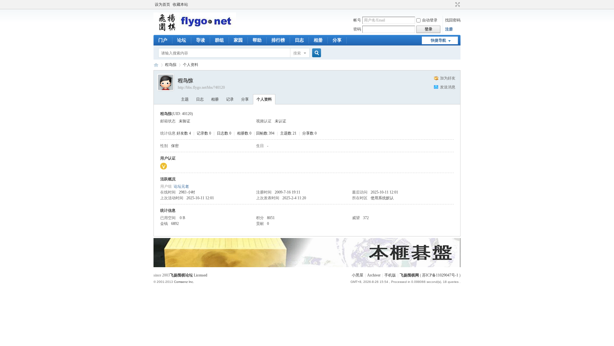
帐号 (357, 20)
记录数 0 (204, 133)
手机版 (390, 275)
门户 (162, 40)
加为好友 (447, 78)
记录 (230, 99)
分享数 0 (309, 133)
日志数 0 (224, 133)
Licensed (200, 275)
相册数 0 (244, 133)
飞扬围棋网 (409, 275)
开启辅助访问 (451, 4)
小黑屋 (357, 275)
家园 (238, 40)
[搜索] (316, 53)
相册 (318, 40)
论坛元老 (181, 186)
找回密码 (452, 20)
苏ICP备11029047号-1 (440, 275)
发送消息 (447, 87)
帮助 (257, 40)
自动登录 (429, 20)
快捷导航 (438, 40)
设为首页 (162, 4)
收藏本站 (180, 4)
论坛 (181, 40)
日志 (299, 40)
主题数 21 (288, 133)
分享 (337, 40)
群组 (219, 40)
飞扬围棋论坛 (181, 275)
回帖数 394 (265, 133)
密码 (357, 29)
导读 (200, 40)
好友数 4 (184, 133)
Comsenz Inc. (184, 282)
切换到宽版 (456, 4)
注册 (449, 29)
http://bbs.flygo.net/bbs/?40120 (201, 87)
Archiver (374, 275)
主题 (185, 99)
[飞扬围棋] (195, 30)
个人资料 (264, 99)
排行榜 (278, 40)
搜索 (297, 53)
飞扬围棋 (156, 65)
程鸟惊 (171, 64)
